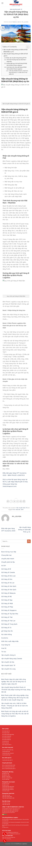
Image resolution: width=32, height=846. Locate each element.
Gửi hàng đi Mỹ (6, 596)
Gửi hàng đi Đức (6, 579)
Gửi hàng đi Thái (6, 617)
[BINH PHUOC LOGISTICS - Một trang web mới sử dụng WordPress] (16, 3)
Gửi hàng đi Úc (6, 627)
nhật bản (17, 509)
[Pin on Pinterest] (20, 501)
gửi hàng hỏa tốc (7, 631)
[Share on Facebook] (11, 501)
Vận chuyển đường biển (6, 736)
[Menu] (2, 3)
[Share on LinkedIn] (24, 501)
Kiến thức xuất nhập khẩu (9, 641)
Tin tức (3, 652)
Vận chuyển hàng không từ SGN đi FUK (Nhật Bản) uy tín (15, 50)
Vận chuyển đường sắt (6, 739)
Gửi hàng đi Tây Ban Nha (9, 614)
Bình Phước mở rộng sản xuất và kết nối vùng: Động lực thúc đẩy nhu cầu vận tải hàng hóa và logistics (15, 713)
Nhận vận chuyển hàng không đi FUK (16, 57)
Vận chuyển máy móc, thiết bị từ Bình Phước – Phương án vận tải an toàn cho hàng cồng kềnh (14, 705)
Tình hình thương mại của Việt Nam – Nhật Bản (16, 60)
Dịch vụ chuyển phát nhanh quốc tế (8, 768)
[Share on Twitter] (14, 501)
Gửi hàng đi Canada (8, 572)
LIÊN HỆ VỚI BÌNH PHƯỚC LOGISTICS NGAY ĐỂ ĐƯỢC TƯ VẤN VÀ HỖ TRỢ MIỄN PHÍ (18, 72)
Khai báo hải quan (5, 742)
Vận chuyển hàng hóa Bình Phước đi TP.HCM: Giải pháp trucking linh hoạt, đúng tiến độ (15, 689)
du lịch (3, 565)
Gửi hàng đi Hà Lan (7, 583)
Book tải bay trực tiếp (8, 552)
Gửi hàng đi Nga (6, 600)
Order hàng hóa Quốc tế (6, 744)
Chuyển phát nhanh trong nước (8, 753)
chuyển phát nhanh (7, 559)
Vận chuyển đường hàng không (8, 734)
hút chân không (6, 634)
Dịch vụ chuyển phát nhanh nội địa (8, 765)
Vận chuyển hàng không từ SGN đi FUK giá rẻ (16, 55)
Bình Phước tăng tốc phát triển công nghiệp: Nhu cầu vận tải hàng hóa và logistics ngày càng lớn (13, 681)
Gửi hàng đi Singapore (8, 610)
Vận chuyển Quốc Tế (16, 9)
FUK (14, 509)
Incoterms (4, 638)
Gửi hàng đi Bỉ (6, 569)
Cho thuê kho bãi (5, 741)
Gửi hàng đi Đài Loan (8, 576)
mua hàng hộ (5, 645)
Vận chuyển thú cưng (8, 669)
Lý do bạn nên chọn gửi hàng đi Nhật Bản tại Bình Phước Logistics (16, 68)
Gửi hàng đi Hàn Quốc (8, 589)
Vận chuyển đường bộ (6, 737)
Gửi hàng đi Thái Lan (8, 621)
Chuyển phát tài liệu (8, 562)
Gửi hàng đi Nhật (7, 603)
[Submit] (29, 541)
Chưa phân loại (6, 555)
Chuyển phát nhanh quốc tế (7, 760)
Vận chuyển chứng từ (8, 655)
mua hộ (3, 648)
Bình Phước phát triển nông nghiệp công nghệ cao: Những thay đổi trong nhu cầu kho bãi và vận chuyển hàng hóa (15, 697)
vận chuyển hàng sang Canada (11, 658)
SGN (22, 509)
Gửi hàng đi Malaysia (8, 593)
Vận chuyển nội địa (7, 662)
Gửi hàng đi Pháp (7, 607)
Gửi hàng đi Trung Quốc (9, 624)
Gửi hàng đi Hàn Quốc (8, 586)
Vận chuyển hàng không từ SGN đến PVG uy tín (24, 529)
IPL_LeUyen (25, 22)
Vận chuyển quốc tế (6, 731)
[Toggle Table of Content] (27, 47)
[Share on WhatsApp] (7, 501)
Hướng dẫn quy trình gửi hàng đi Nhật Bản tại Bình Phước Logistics (17, 64)
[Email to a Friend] (17, 501)
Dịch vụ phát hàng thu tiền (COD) (8, 766)
